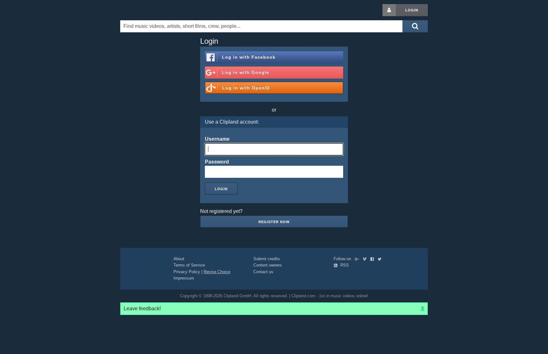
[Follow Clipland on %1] (358, 258)
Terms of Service (189, 265)
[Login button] (389, 10)
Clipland (153, 10)
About (178, 258)
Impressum (183, 278)
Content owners (267, 265)
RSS (344, 265)
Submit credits (266, 258)
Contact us (263, 271)
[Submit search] (415, 26)
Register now (274, 222)
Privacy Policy (186, 271)
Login (411, 10)
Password (217, 161)
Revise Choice (217, 271)
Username (217, 139)
